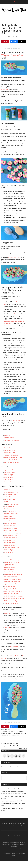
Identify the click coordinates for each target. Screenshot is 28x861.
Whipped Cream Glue (12, 55)
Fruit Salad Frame (9, 586)
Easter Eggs (8, 516)
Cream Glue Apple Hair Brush (13, 457)
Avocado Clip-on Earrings (12, 560)
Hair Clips (7, 435)
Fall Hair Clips (8, 475)
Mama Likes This (14, 10)
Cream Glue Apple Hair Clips (13, 460)
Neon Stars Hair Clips (10, 528)
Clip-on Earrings (9, 437)
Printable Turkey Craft (10, 482)
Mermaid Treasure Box (11, 492)
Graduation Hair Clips (10, 521)
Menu (15, 2)
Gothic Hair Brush (9, 542)
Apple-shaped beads (10, 321)
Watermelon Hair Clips (11, 601)
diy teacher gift (9, 733)
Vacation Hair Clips (14, 511)
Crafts (9, 729)
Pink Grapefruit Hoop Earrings (13, 574)
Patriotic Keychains (10, 523)
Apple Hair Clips (9, 470)
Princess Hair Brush (13, 504)
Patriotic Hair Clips (9, 526)
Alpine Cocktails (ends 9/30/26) (11, 789)
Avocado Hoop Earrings (11, 562)
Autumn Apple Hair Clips (11, 547)
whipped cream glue (14, 257)
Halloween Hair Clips (10, 535)
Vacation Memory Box (10, 514)
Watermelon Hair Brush (11, 603)
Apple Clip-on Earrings (11, 584)
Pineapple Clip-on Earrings (12, 581)
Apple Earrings (8, 479)
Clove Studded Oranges (11, 593)
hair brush (12, 314)
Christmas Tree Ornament (12, 440)
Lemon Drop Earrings (10, 572)
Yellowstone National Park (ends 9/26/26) (14, 794)
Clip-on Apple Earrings (11, 455)
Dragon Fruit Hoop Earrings (12, 579)
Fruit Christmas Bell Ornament (13, 596)
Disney (12, 656)
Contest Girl (6, 825)
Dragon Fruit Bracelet (10, 577)
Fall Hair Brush (8, 477)
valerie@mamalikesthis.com (14, 767)
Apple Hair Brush (9, 472)
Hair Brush (7, 433)
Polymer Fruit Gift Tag (10, 589)
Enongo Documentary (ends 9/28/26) (13, 791)
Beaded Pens (8, 448)
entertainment (17, 420)
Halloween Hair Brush (10, 538)
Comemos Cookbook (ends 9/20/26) (13, 801)
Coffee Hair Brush (9, 452)
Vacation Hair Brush (10, 509)
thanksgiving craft (15, 735)
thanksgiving (7, 735)
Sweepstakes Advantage (16, 825)
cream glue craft (20, 731)
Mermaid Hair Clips (10, 494)
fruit (14, 733)
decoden (3, 733)
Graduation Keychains (11, 518)
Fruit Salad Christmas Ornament (14, 598)
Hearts (6, 501)
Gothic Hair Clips (9, 540)
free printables (14, 646)
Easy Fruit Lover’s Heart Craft (13, 591)
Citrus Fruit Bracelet (10, 569)
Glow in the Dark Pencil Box (12, 533)
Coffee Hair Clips (9, 450)
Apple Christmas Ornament (12, 462)
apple (9, 731)
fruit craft (18, 733)
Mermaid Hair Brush (10, 506)
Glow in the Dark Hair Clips (12, 530)
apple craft (13, 731)
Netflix (17, 656)
